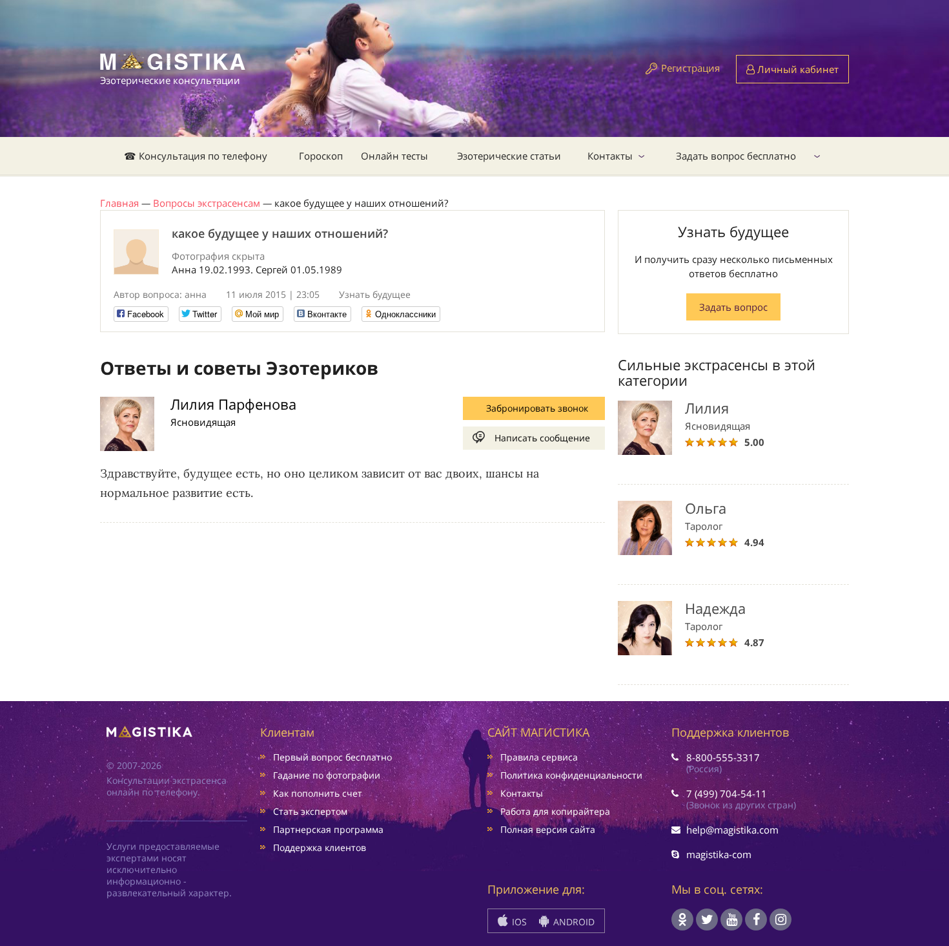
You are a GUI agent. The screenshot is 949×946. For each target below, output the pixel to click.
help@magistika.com (732, 829)
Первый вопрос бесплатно (332, 757)
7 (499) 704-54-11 (726, 793)
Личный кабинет (797, 69)
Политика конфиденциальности (571, 775)
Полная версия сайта (547, 829)
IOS (518, 922)
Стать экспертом (310, 811)
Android (573, 922)
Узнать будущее (375, 294)
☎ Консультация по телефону (195, 155)
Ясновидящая (203, 421)
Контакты (610, 155)
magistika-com (718, 854)
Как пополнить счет (317, 793)
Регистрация (690, 67)
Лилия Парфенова (233, 404)
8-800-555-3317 (723, 757)
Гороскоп (321, 155)
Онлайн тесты (394, 155)
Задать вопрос (733, 306)
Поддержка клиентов (319, 847)
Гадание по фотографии (326, 775)
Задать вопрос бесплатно (736, 155)
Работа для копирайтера (555, 811)
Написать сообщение (542, 438)
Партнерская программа (328, 829)
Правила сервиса (539, 757)
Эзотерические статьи (509, 155)
